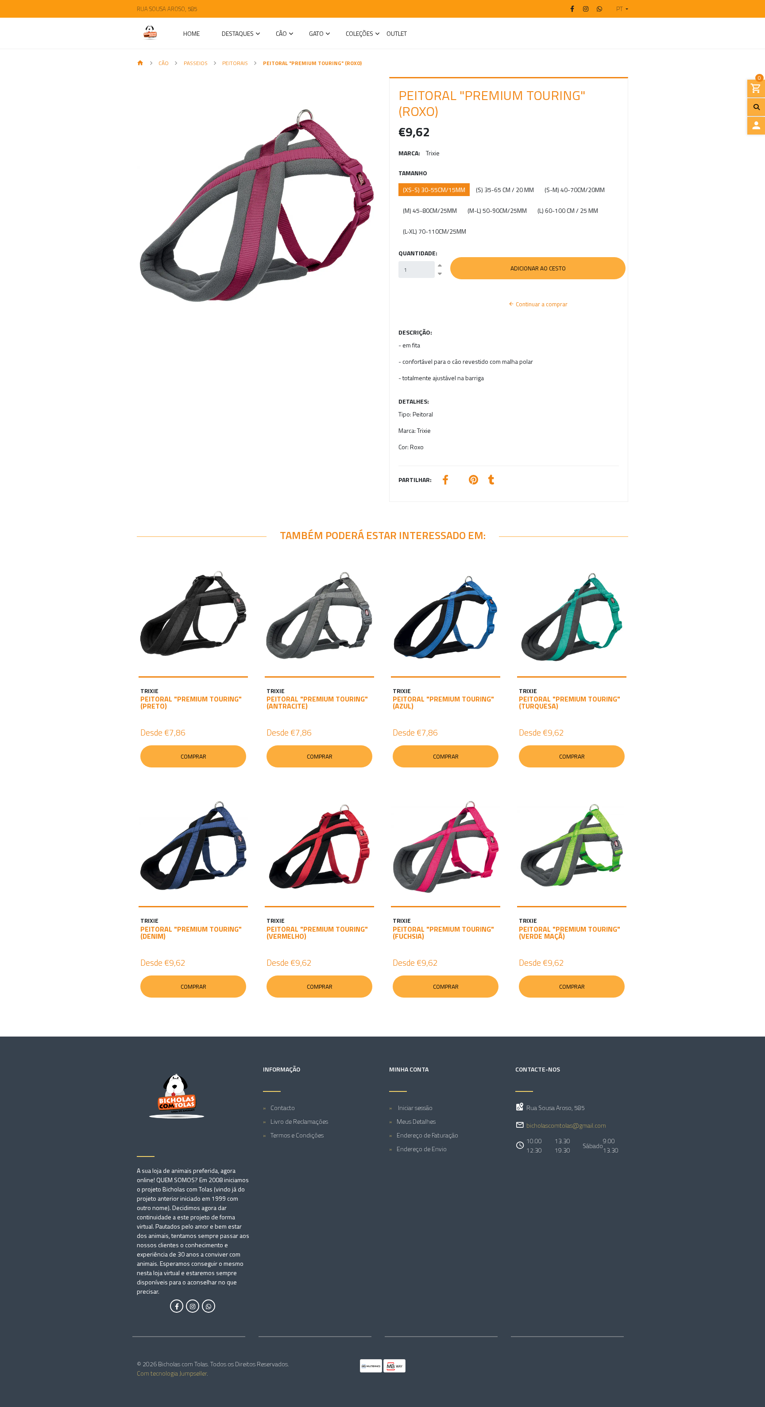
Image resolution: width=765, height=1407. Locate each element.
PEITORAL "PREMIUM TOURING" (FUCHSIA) (443, 932)
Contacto (282, 1107)
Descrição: (415, 332)
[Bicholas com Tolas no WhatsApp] (208, 1306)
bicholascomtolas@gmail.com (566, 1125)
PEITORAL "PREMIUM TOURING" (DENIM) (191, 932)
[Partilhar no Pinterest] (473, 481)
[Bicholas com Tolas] (150, 33)
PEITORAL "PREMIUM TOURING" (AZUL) (443, 702)
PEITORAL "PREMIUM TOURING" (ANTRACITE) (317, 702)
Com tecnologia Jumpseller (172, 1373)
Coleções (359, 34)
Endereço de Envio (422, 1148)
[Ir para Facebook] (572, 8)
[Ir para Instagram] (586, 8)
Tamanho (412, 172)
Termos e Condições (297, 1135)
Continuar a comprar (541, 304)
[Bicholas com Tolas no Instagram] (192, 1306)
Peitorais (235, 63)
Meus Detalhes (416, 1121)
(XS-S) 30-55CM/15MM (434, 189)
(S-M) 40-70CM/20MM (575, 189)
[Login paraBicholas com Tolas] (756, 126)
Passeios (196, 63)
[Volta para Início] (140, 63)
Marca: (409, 153)
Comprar (193, 756)
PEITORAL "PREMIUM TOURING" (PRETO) (191, 702)
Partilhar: (415, 479)
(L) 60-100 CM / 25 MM (567, 210)
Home (191, 34)
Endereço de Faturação (427, 1135)
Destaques (238, 34)
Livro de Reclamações (299, 1121)
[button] (618, 9)
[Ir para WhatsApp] (599, 8)
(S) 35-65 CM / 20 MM (505, 189)
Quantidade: (417, 253)
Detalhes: (413, 401)
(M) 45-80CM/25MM (430, 210)
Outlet (396, 34)
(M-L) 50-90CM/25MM (497, 210)
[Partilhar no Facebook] (445, 481)
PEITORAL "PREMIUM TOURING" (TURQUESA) (569, 702)
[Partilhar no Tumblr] (491, 481)
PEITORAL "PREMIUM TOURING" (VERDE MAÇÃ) (569, 932)
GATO (316, 34)
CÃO (281, 34)
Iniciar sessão (415, 1107)
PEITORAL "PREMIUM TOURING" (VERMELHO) (317, 932)
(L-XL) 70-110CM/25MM (434, 231)
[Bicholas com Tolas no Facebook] (176, 1306)
